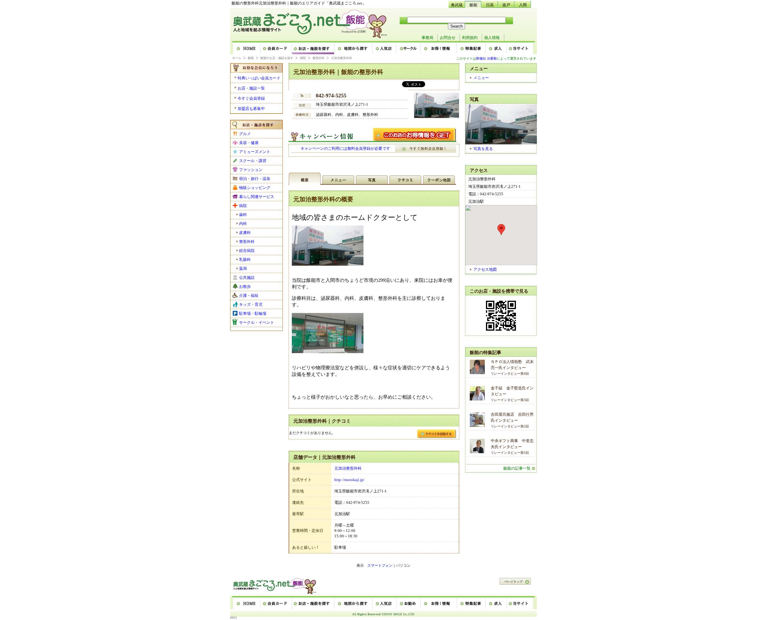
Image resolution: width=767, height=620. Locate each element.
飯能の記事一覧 (517, 468)
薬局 (243, 268)
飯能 (473, 5)
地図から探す (354, 49)
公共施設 (247, 277)
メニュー (481, 77)
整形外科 (318, 58)
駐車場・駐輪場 (252, 313)
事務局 (427, 37)
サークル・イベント (256, 322)
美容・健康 (249, 142)
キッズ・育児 (250, 304)
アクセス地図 (485, 269)
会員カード (276, 49)
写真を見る (483, 148)
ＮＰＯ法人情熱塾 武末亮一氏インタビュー (512, 367)
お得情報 (439, 49)
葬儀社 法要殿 (486, 58)
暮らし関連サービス (256, 196)
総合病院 (247, 250)
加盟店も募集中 (251, 108)
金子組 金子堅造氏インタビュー (512, 394)
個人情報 (492, 37)
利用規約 (470, 37)
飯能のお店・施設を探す (276, 58)
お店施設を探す (313, 49)
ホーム (247, 49)
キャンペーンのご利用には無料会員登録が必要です (345, 148)
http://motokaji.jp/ (349, 479)
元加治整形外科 (348, 468)
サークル (409, 49)
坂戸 (506, 5)
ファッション (250, 169)
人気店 (385, 49)
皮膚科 (245, 232)
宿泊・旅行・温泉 (254, 178)
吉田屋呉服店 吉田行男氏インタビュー (512, 420)
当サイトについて (520, 49)
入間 (523, 5)
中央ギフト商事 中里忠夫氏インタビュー (512, 446)
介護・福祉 (249, 295)
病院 (303, 58)
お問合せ (447, 37)
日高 (490, 5)
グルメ (245, 133)
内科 (243, 223)
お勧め (409, 604)
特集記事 (471, 49)
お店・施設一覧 (251, 88)
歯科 (243, 214)
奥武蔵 (457, 5)
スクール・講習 (252, 160)
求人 (496, 49)
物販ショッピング (254, 187)
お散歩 (245, 286)
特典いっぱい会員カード (259, 78)
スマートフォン (379, 565)
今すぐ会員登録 (251, 98)
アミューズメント (254, 151)
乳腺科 (245, 259)
